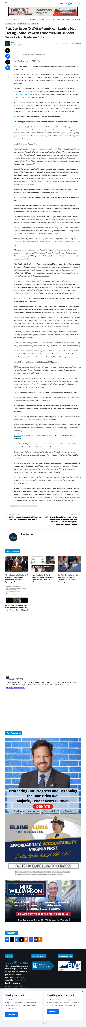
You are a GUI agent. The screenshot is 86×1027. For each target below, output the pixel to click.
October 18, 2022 (16, 45)
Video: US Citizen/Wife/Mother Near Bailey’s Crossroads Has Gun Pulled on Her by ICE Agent (16, 607)
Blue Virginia (15, 42)
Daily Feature (15, 506)
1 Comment (73, 44)
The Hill (16, 392)
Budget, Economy (23, 23)
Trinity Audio (34, 54)
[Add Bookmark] (7, 76)
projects (38, 88)
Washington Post (20, 298)
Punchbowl (18, 116)
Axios (15, 362)
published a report (22, 94)
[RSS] (40, 939)
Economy (33, 506)
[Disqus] (43, 644)
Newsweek (17, 436)
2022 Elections (11, 23)
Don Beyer (35, 23)
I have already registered (43, 1023)
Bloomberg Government (22, 197)
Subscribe (11, 1015)
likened (64, 105)
